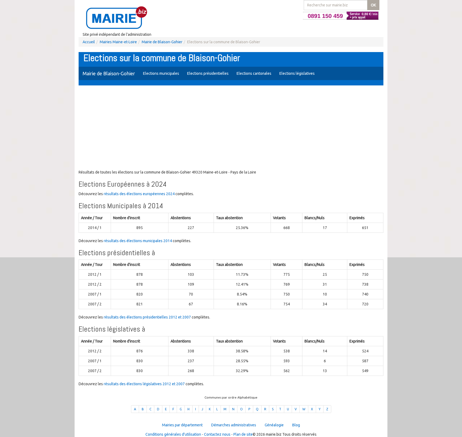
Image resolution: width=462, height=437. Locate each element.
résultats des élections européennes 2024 (139, 194)
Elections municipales (161, 73)
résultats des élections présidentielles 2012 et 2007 (147, 317)
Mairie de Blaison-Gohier (162, 42)
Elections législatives (297, 73)
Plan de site (243, 434)
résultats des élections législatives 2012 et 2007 (144, 384)
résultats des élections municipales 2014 (138, 241)
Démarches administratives (233, 425)
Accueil (89, 42)
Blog (296, 425)
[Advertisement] (231, 128)
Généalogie (274, 425)
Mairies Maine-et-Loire (118, 42)
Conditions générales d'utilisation (173, 434)
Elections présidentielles (208, 73)
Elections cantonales (254, 73)
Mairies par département (182, 425)
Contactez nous (217, 434)
